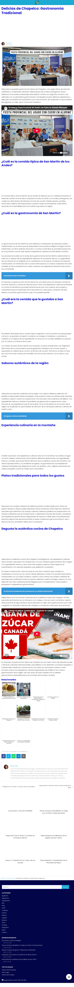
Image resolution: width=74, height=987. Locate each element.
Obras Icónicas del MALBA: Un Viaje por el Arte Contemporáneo (22, 945)
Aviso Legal (5, 972)
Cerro (3, 908)
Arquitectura (6, 901)
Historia (4, 915)
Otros (3, 922)
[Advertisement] (37, 28)
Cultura (4, 913)
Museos (4, 920)
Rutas (3, 930)
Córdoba (5, 910)
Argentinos (5, 898)
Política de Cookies (8, 975)
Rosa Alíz (8, 43)
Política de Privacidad (9, 970)
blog (3, 905)
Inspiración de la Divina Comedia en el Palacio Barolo (19, 955)
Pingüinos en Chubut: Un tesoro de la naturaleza (19, 787)
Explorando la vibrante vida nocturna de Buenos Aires (55, 787)
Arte (3, 903)
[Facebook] (3, 756)
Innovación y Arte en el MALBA (11, 940)
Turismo (4, 932)
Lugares (4, 918)
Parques (4, 925)
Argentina (5, 896)
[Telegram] (18, 756)
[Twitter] (8, 756)
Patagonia (5, 927)
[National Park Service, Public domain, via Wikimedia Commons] (14, 980)
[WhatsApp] (13, 756)
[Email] (23, 756)
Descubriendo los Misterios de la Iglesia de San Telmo (19, 959)
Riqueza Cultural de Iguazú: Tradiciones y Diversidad (18, 950)
